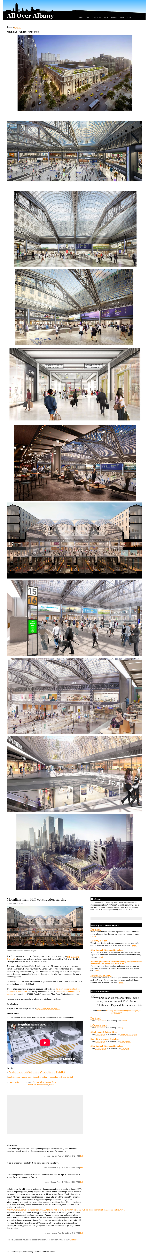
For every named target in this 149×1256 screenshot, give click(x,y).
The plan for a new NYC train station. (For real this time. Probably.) (37, 1072)
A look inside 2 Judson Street (104, 1032)
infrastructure (45, 1082)
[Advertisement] (30, 1115)
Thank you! (96, 929)
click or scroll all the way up (48, 1008)
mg (121, 1028)
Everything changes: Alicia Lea (104, 1039)
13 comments (100, 1048)
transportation (42, 1085)
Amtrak (36, 1082)
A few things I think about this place (107, 950)
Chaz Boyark (125, 1041)
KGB (99, 1011)
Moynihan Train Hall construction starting (36, 899)
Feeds (121, 17)
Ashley (124, 1021)
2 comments (100, 1041)
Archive (114, 17)
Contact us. (74, 1240)
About (129, 17)
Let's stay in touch (99, 941)
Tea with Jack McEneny (101, 975)
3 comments (100, 1034)
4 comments (13, 1082)
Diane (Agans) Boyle (128, 1034)
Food (87, 17)
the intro (17, 27)
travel (51, 1085)
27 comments (100, 1021)
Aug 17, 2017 (18, 904)
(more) (93, 936)
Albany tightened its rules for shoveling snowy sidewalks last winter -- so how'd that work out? (116, 962)
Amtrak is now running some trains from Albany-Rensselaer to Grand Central (40, 1077)
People (80, 17)
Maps (106, 17)
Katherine (125, 1048)
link (81, 1156)
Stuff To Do (96, 17)
